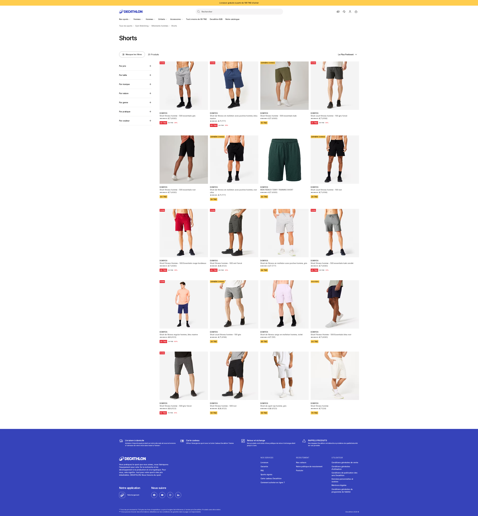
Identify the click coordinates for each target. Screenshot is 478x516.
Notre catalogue (232, 19)
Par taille (123, 75)
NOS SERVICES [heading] (267, 458)
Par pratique (124, 111)
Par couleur (124, 120)
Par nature (123, 93)
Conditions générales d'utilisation (341, 467)
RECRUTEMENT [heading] (302, 458)
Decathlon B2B (216, 19)
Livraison (264, 462)
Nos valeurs (301, 462)
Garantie (264, 466)
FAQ (262, 470)
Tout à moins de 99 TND (196, 19)
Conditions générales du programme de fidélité (342, 490)
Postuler (299, 470)
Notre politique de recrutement (309, 466)
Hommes (150, 19)
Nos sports (124, 19)
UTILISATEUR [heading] (337, 458)
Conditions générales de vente (345, 462)
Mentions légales (339, 485)
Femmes (137, 19)
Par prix (122, 66)
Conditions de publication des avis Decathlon (344, 474)
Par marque (124, 84)
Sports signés (266, 474)
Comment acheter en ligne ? (273, 482)
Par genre (123, 102)
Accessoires (175, 19)
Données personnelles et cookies (342, 480)
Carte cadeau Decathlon (271, 478)
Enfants (162, 19)
